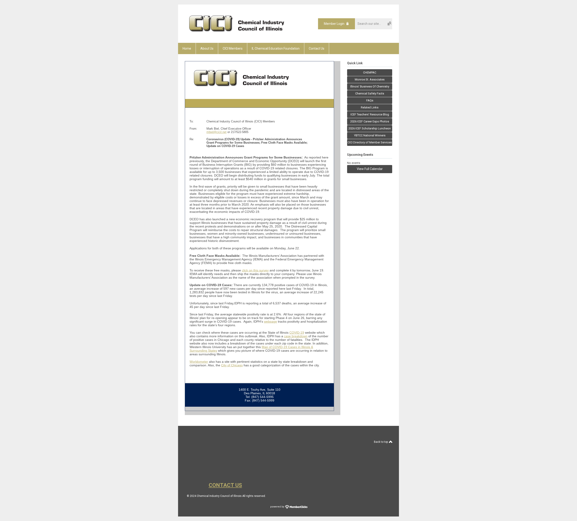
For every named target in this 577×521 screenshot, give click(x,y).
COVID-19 (296, 332)
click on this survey (255, 270)
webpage (270, 321)
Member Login (334, 23)
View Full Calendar (370, 169)
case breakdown (295, 336)
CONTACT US (225, 485)
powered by (277, 506)
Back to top (381, 441)
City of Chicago (232, 365)
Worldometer (199, 361)
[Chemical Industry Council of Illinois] (238, 35)
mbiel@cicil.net (216, 132)
